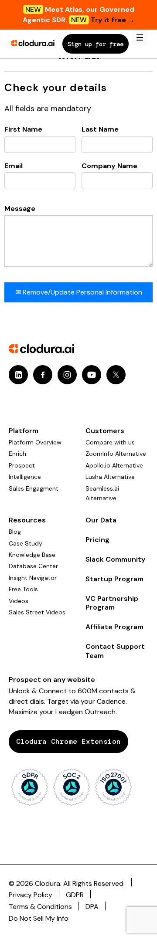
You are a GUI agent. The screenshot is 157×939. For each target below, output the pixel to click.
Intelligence (25, 477)
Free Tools (23, 589)
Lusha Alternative (110, 477)
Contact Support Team (115, 651)
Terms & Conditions (40, 906)
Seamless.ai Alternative (102, 493)
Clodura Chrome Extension (68, 741)
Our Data (100, 520)
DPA (92, 906)
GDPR (75, 894)
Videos (18, 601)
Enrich (17, 454)
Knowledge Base (32, 555)
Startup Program (114, 578)
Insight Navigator (33, 578)
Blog (15, 532)
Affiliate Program (114, 626)
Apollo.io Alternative (114, 465)
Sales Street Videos (37, 612)
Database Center (33, 566)
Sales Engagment (33, 488)
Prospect (22, 465)
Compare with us (110, 442)
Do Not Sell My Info (38, 918)
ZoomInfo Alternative (115, 454)
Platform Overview (35, 442)
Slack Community (115, 559)
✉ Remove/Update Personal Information (78, 292)
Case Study (25, 543)
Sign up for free (95, 44)
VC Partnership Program (111, 603)
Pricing (97, 539)
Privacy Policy (30, 894)
